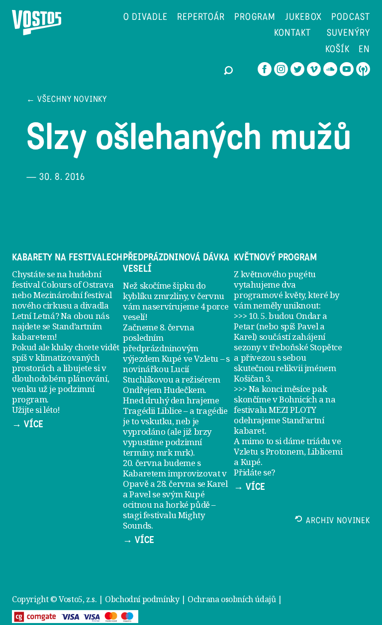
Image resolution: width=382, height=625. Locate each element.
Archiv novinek (338, 521)
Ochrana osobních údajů (232, 599)
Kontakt (292, 33)
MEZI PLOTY (292, 409)
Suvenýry (348, 33)
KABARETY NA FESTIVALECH (67, 257)
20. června (142, 463)
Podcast (350, 17)
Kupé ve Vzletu (190, 358)
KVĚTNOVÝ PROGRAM (275, 257)
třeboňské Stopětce (305, 347)
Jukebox (303, 17)
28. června (176, 483)
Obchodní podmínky (142, 599)
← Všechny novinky (66, 100)
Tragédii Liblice (152, 410)
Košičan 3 (252, 378)
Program (255, 17)
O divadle (145, 17)
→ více (27, 424)
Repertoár (201, 17)
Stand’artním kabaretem (57, 331)
